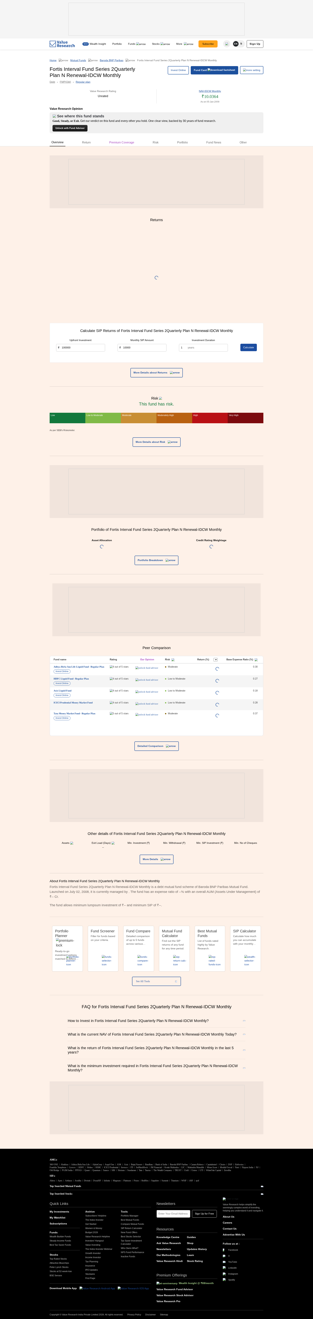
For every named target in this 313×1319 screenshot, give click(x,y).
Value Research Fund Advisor (174, 1289)
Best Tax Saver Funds (60, 1245)
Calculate (248, 347)
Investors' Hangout (94, 1240)
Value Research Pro (168, 1301)
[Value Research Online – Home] (62, 44)
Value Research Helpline (97, 1236)
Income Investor (93, 1257)
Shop (190, 1243)
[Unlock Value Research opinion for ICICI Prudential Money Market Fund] (146, 703)
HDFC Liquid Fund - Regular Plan (71, 678)
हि (241, 44)
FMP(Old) (65, 81)
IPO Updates (91, 1270)
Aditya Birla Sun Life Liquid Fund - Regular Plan (79, 666)
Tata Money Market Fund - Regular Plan (74, 713)
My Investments (59, 1211)
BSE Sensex (56, 1275)
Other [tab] (243, 142)
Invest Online (178, 70)
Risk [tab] (155, 142)
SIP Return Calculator (131, 1228)
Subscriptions (58, 1223)
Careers (227, 1222)
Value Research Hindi (169, 1261)
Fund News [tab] (213, 142)
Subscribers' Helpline (95, 1216)
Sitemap (164, 1314)
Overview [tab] (57, 142)
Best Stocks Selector (131, 1236)
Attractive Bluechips (59, 1263)
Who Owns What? (129, 1248)
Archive (90, 1211)
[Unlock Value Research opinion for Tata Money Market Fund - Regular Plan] (146, 714)
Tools (124, 1211)
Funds (131, 43)
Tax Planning (91, 1261)
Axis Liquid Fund (62, 690)
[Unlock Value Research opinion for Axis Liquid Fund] (146, 691)
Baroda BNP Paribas (111, 60)
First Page (90, 1278)
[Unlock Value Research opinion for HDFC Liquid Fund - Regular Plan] (146, 680)
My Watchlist (57, 1217)
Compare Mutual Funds (132, 1224)
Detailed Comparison (150, 746)
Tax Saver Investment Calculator (131, 1242)
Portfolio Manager (129, 1216)
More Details (151, 859)
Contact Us (230, 1228)
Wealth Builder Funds (60, 1236)
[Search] (226, 43)
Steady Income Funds (60, 1240)
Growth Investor (93, 1253)
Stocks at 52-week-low (61, 1271)
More (179, 43)
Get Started (90, 1224)
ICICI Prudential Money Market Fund (73, 702)
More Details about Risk (151, 441)
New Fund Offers (129, 1232)
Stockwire (90, 1274)
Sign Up (255, 43)
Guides (191, 1237)
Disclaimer (150, 1314)
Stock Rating (195, 1261)
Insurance (90, 1265)
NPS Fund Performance (132, 1252)
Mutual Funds (78, 60)
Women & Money (93, 1228)
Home (53, 60)
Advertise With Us (234, 1234)
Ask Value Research (168, 1243)
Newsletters (163, 1249)
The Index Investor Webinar (98, 1249)
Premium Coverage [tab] (121, 142)
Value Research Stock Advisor (174, 1295)
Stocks (156, 43)
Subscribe (208, 43)
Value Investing (92, 1245)
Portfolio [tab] (182, 142)
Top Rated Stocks (58, 1259)
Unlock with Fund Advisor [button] (70, 128)
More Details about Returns (150, 372)
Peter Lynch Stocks (59, 1267)
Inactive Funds (128, 1256)
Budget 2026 (91, 1232)
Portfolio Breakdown (151, 560)
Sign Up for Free (204, 1213)
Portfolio (117, 43)
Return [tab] (86, 142)
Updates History (197, 1249)
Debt (52, 81)
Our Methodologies (168, 1255)
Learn (190, 1255)
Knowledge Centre (167, 1237)
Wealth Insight (98, 43)
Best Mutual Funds (130, 1220)
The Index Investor (94, 1220)
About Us (228, 1216)
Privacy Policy (134, 1314)
